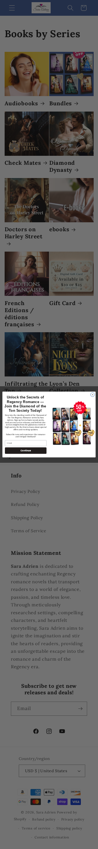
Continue (25, 450)
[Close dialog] (92, 394)
